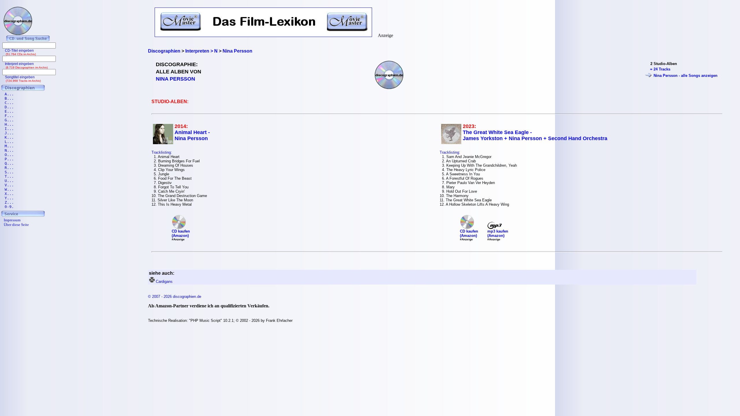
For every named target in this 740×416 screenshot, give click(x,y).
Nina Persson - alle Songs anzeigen (685, 75)
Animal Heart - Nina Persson (192, 135)
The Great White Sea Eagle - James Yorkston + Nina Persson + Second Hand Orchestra (535, 135)
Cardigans (164, 281)
